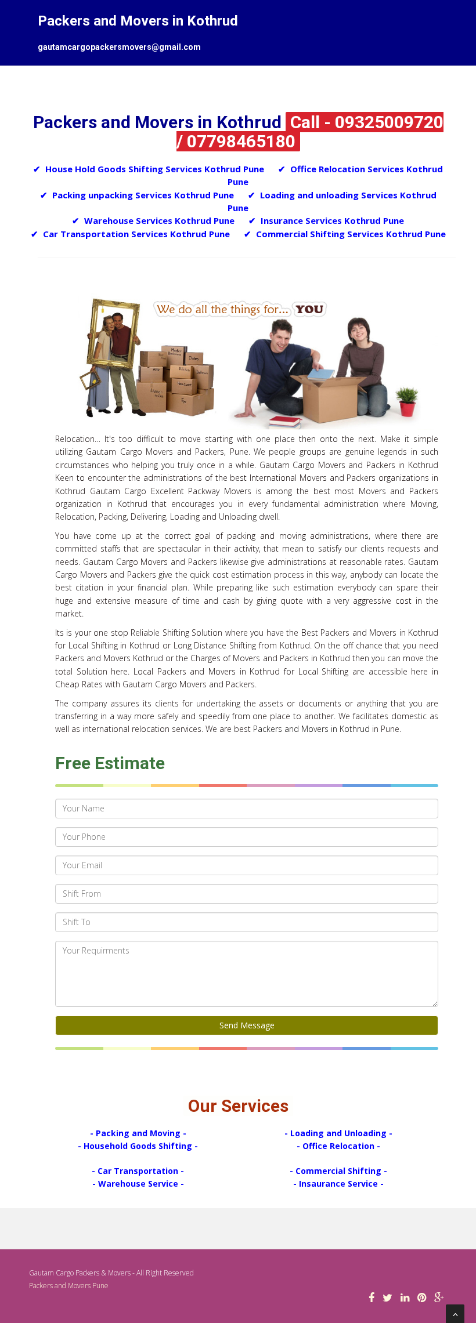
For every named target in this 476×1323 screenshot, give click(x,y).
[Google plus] (439, 1298)
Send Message (247, 1025)
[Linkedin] (405, 1298)
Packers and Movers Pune (69, 1286)
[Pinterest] (421, 1298)
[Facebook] (371, 1298)
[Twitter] (387, 1298)
